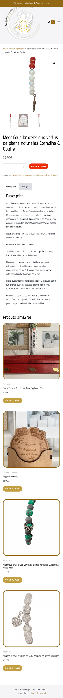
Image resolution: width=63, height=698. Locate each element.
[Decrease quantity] (6, 166)
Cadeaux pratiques (17, 48)
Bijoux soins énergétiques (33, 175)
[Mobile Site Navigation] (58, 22)
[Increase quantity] (23, 166)
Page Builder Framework (36, 693)
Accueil (5, 48)
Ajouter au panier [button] (12, 400)
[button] (54, 63)
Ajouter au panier (38, 166)
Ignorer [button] (46, 3)
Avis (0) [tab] (25, 186)
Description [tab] (11, 186)
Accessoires (17, 175)
